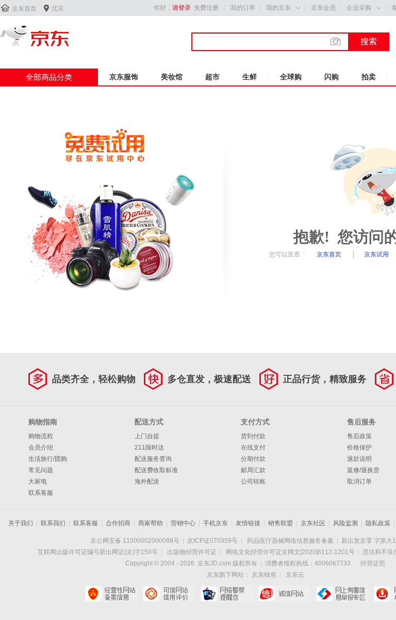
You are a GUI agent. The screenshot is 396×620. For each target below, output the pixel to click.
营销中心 (183, 523)
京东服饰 (123, 77)
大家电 (37, 481)
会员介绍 (40, 447)
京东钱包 (264, 574)
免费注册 (206, 7)
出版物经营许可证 (192, 552)
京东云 (295, 574)
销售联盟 (280, 523)
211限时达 (149, 447)
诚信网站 (284, 593)
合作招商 (118, 523)
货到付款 (253, 436)
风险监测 (345, 523)
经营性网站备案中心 (111, 593)
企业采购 (358, 7)
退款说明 (359, 458)
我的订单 (242, 7)
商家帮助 (150, 523)
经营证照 (372, 563)
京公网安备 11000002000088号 (134, 540)
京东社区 (313, 523)
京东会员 (323, 7)
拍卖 (368, 77)
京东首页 (24, 8)
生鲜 (249, 77)
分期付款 (253, 458)
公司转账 (253, 481)
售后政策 (359, 436)
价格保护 (359, 447)
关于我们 (20, 523)
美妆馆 (172, 77)
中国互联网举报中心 (342, 593)
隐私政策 (378, 523)
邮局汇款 (253, 470)
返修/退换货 (363, 470)
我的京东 (278, 7)
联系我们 (53, 523)
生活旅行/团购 (47, 458)
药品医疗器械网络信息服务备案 (290, 540)
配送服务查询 (153, 458)
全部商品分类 (49, 77)
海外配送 (147, 481)
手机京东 (215, 523)
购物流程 (40, 436)
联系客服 (40, 492)
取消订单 (359, 481)
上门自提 (147, 436)
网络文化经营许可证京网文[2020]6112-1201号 (290, 552)
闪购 (331, 77)
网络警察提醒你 (226, 593)
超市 (212, 77)
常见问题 (40, 470)
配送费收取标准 (156, 470)
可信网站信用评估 (168, 593)
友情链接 (248, 523)
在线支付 (253, 447)
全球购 (291, 77)
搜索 (368, 41)
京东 (34, 35)
